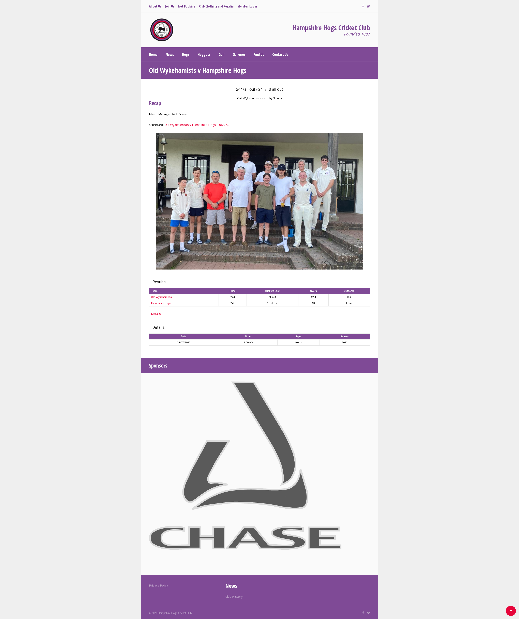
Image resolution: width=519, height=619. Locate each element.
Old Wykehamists (161, 297)
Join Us (169, 6)
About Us (155, 6)
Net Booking (186, 6)
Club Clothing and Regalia (216, 6)
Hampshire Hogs (161, 303)
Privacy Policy (158, 585)
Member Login (247, 6)
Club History (234, 596)
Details (156, 314)
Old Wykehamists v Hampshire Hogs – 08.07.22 (197, 125)
